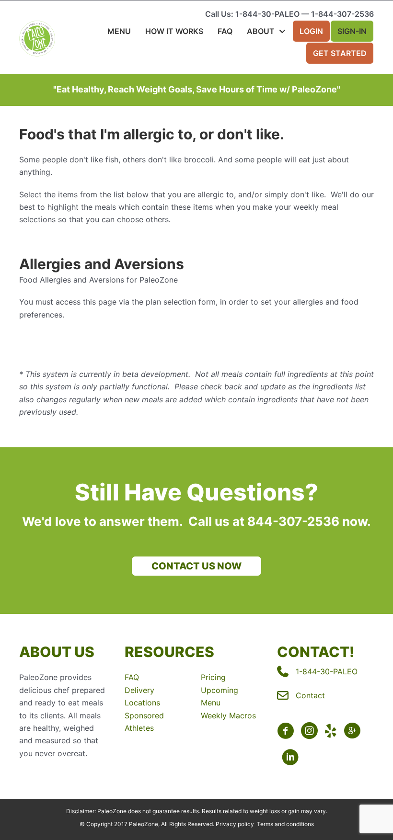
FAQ (132, 677)
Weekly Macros (228, 715)
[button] (196, 566)
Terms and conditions (285, 824)
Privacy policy (235, 824)
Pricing (213, 677)
